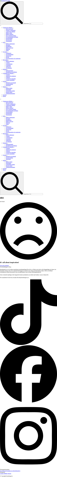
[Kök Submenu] (5, 116)
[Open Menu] (0, 25)
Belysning (5, 60)
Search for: (26, 23)
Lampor (2, 473)
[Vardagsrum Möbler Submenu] (13, 101)
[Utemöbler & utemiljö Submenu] (13, 147)
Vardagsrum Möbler (7, 27)
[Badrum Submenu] (7, 143)
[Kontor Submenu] (6, 155)
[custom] (28, 344)
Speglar (5, 95)
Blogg (4, 96)
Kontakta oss (9, 470)
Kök (4, 42)
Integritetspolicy (16, 470)
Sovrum (5, 51)
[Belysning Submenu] (8, 60)
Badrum (5, 69)
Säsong (9, 473)
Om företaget (3, 470)
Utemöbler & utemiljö (8, 73)
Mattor (4, 86)
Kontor (4, 81)
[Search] (11, 12)
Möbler (6, 473)
